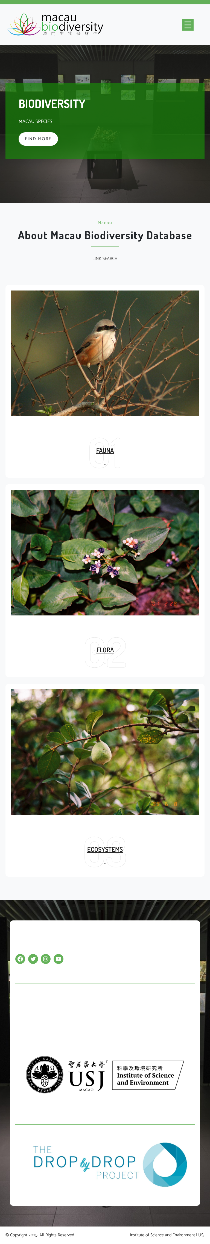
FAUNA (105, 450)
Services (22, 1015)
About (20, 1004)
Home (21, 993)
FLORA (105, 650)
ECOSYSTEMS (105, 849)
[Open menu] (188, 25)
